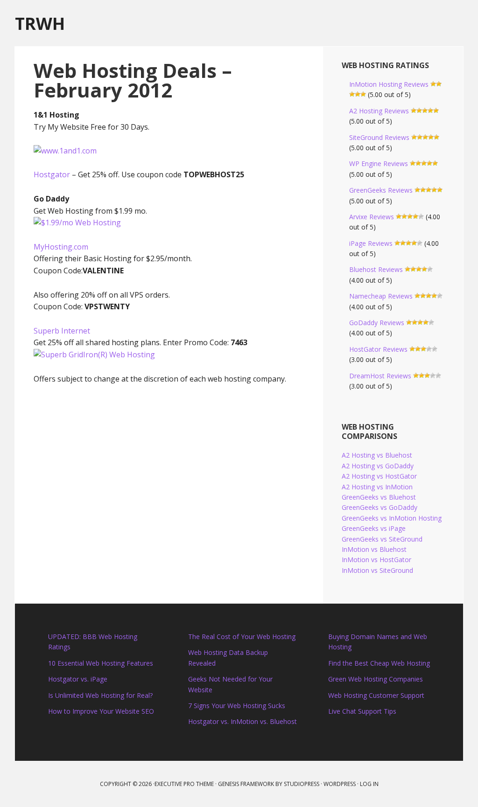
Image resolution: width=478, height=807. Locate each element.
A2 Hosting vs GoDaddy (378, 465)
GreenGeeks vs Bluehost (379, 497)
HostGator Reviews (378, 349)
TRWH (40, 23)
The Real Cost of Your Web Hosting (241, 636)
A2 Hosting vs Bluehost (377, 455)
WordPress (339, 784)
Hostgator (52, 174)
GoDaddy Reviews (376, 322)
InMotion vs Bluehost (374, 549)
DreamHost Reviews (380, 375)
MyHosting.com (61, 247)
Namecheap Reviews (381, 296)
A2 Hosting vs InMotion (377, 486)
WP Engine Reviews (378, 163)
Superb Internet (62, 331)
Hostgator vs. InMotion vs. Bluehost (242, 721)
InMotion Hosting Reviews (389, 84)
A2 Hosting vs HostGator (379, 476)
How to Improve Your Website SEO (101, 711)
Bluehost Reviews (376, 269)
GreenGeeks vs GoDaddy (379, 507)
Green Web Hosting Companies (375, 679)
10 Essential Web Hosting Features (100, 663)
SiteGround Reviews (379, 137)
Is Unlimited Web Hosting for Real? (100, 695)
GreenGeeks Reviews (381, 190)
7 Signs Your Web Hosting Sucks (236, 705)
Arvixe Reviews (371, 216)
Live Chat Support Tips (362, 711)
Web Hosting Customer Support (376, 695)
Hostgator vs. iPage (77, 679)
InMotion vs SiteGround (377, 570)
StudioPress (301, 784)
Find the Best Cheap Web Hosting (379, 663)
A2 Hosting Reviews (379, 110)
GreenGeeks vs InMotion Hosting (392, 518)
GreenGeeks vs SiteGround (382, 539)
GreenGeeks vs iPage (374, 528)
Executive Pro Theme (184, 784)
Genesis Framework (246, 784)
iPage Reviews (371, 243)
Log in (369, 784)
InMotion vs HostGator (376, 559)
